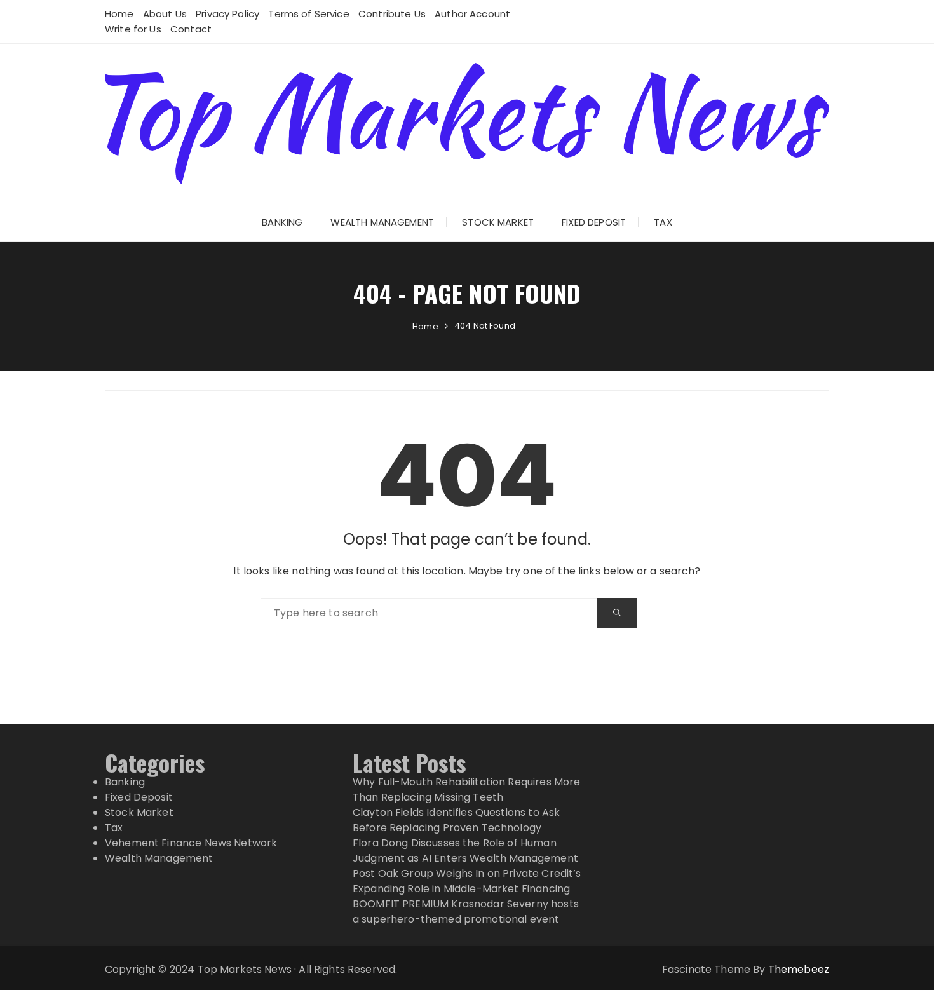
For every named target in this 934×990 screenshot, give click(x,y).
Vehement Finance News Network (191, 843)
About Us (165, 13)
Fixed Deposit (594, 222)
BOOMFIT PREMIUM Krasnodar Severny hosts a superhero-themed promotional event (466, 911)
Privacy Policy (227, 13)
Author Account (472, 13)
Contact (191, 29)
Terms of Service (308, 13)
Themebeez (798, 969)
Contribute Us (392, 13)
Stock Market (498, 222)
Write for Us (133, 29)
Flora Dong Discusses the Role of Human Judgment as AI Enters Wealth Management (465, 850)
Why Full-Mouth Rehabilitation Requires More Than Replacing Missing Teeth (466, 789)
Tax (663, 222)
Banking (282, 222)
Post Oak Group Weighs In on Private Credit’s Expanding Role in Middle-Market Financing (467, 881)
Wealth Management (382, 222)
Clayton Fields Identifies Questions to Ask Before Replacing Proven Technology (456, 820)
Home (119, 13)
